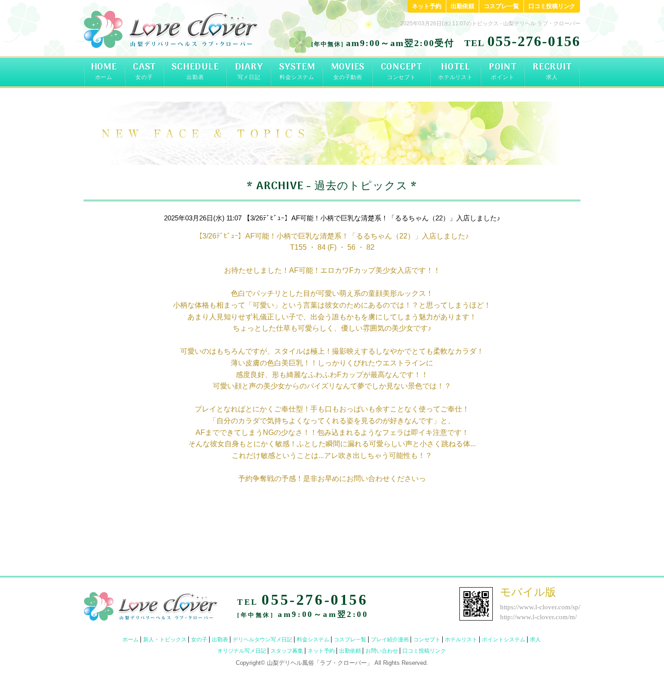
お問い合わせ (381, 651)
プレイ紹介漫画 (390, 639)
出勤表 (220, 639)
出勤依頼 (462, 6)
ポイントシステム (503, 639)
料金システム (313, 639)
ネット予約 (426, 6)
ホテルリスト (461, 639)
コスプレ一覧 (501, 6)
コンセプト (426, 639)
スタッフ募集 (287, 651)
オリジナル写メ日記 (241, 651)
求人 (535, 639)
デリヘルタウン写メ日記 (262, 639)
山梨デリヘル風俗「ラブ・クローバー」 (320, 662)
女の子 (199, 639)
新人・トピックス (165, 639)
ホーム (130, 639)
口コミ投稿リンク (551, 6)
